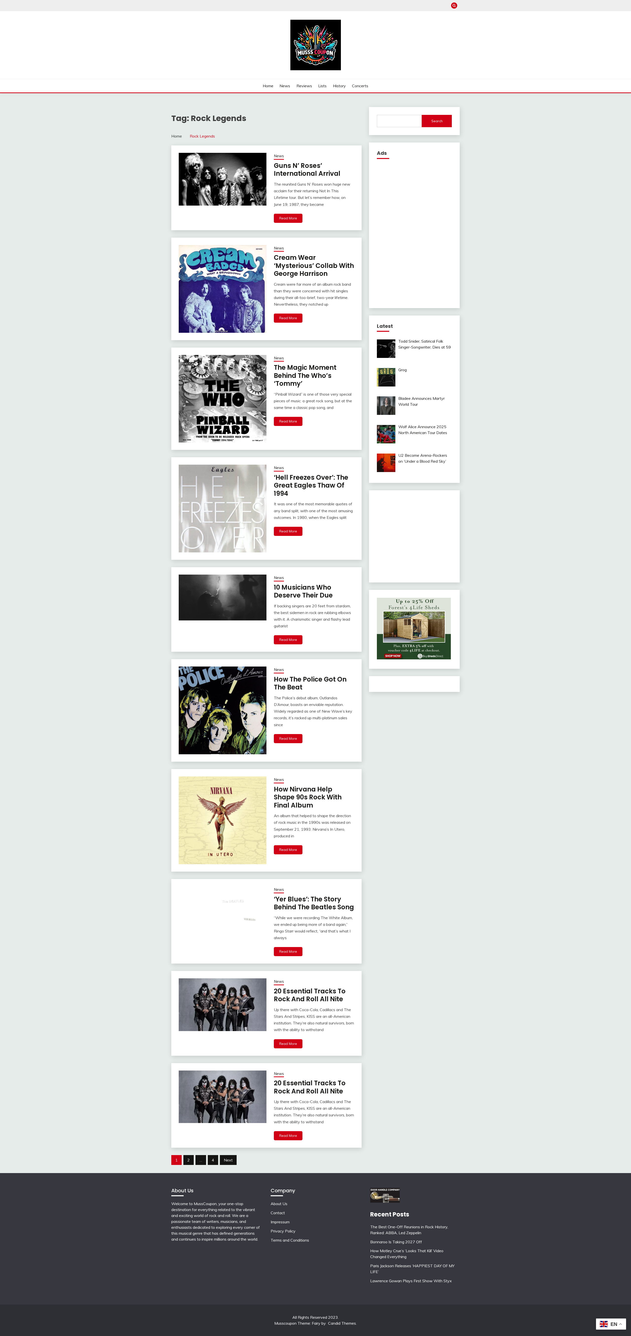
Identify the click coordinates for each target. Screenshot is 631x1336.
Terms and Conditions (290, 1240)
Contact (278, 1212)
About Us (279, 1203)
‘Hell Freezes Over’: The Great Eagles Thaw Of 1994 (311, 485)
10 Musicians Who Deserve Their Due (303, 591)
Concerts (360, 85)
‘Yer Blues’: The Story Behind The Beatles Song (314, 903)
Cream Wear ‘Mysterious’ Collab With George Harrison (314, 265)
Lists (322, 85)
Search (437, 121)
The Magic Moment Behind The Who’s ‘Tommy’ (305, 375)
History (339, 85)
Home (268, 85)
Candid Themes (342, 1323)
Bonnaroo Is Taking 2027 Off (396, 1241)
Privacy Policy (283, 1231)
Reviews (304, 85)
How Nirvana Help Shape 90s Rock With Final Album (308, 797)
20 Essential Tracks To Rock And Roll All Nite (310, 995)
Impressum (280, 1221)
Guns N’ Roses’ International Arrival (307, 169)
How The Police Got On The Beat (310, 683)
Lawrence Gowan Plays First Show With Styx (411, 1280)
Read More (288, 218)
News (285, 85)
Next (228, 1160)
